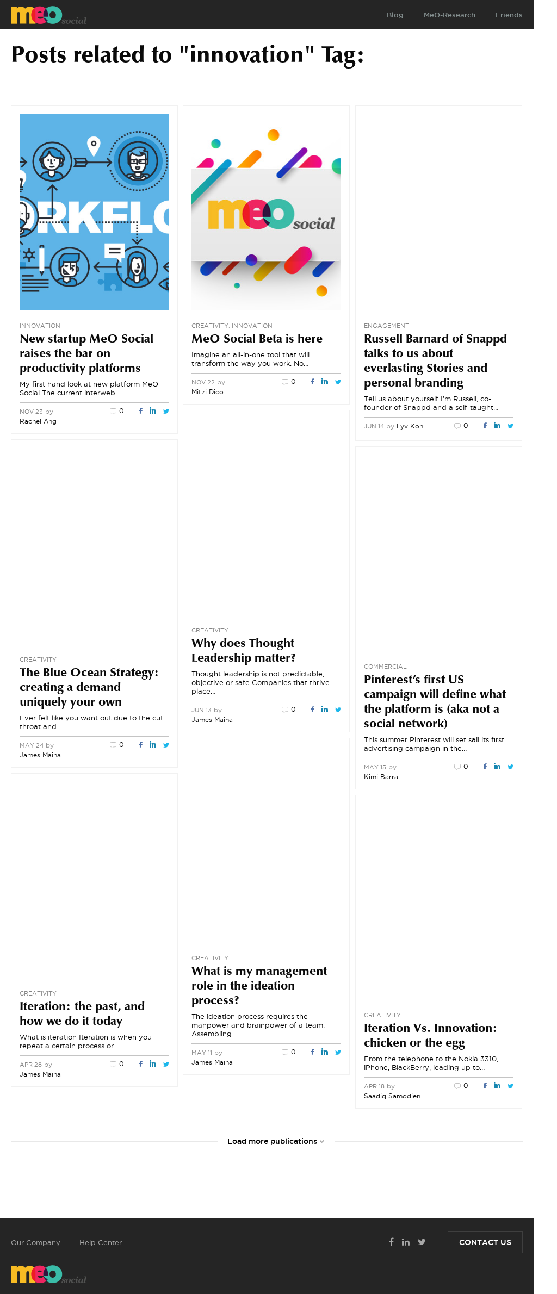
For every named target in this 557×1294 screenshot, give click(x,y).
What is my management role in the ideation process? (259, 986)
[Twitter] (166, 411)
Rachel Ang (38, 421)
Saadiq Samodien (392, 1095)
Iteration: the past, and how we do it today (82, 1014)
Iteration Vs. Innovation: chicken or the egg (431, 1036)
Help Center (100, 1242)
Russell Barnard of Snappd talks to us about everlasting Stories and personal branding (435, 362)
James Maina (212, 719)
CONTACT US (485, 1242)
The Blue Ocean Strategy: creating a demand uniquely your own (89, 688)
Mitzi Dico (207, 391)
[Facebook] (141, 411)
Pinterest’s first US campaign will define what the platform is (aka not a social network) (435, 703)
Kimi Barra (381, 776)
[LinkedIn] (153, 411)
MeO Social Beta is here (257, 340)
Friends (509, 14)
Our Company (35, 1242)
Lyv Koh (410, 426)
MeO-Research (449, 14)
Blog (395, 14)
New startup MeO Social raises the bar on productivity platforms (86, 354)
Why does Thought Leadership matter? (243, 651)
